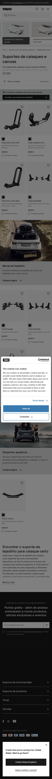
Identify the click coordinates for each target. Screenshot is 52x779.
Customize (24, 417)
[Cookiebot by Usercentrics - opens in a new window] (38, 360)
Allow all (26, 408)
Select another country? (26, 770)
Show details (38, 400)
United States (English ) (26, 762)
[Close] (46, 744)
